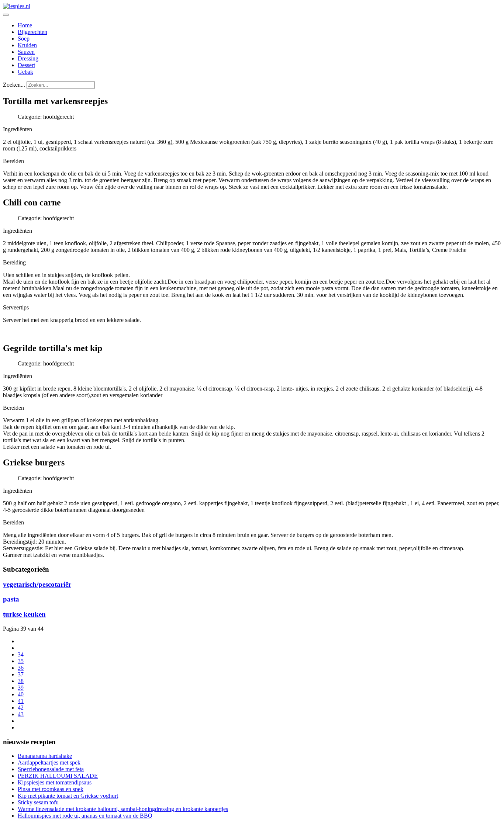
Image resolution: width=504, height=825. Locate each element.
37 (21, 674)
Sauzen (26, 52)
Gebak (25, 72)
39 (21, 687)
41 (21, 701)
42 (21, 707)
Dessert (26, 65)
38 (21, 681)
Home (25, 25)
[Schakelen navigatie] (6, 15)
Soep (24, 38)
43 (21, 714)
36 (21, 668)
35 (21, 661)
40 (21, 694)
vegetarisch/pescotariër (37, 584)
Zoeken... (14, 85)
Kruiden (27, 45)
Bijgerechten (32, 32)
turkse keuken (24, 614)
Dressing (28, 58)
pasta (11, 599)
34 (21, 654)
